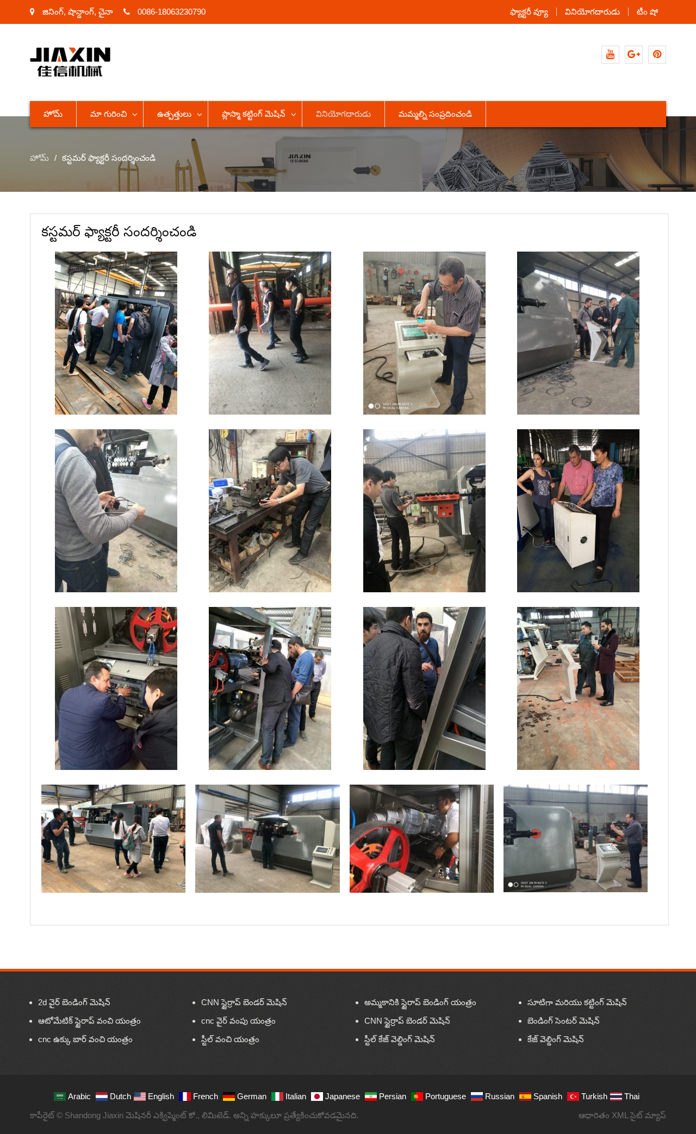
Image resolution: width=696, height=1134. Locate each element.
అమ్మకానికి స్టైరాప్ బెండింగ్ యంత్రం (420, 1002)
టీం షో (647, 12)
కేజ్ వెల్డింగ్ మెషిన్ (555, 1039)
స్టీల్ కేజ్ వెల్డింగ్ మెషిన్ (399, 1039)
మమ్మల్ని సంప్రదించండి (435, 113)
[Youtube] (610, 55)
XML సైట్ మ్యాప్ (639, 1115)
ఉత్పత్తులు (174, 113)
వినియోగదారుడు (592, 12)
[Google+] (634, 55)
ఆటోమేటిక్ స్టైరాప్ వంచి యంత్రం (89, 1020)
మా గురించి (108, 113)
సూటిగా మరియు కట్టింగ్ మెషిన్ (577, 1002)
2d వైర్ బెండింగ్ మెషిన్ (74, 1002)
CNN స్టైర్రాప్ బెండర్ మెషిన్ (244, 1002)
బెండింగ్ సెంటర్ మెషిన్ (563, 1020)
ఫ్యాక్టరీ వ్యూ (529, 12)
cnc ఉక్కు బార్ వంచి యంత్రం (85, 1039)
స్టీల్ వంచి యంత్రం (230, 1039)
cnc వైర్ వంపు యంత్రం (238, 1020)
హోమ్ (53, 113)
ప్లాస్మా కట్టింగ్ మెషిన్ (253, 113)
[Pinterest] (657, 55)
